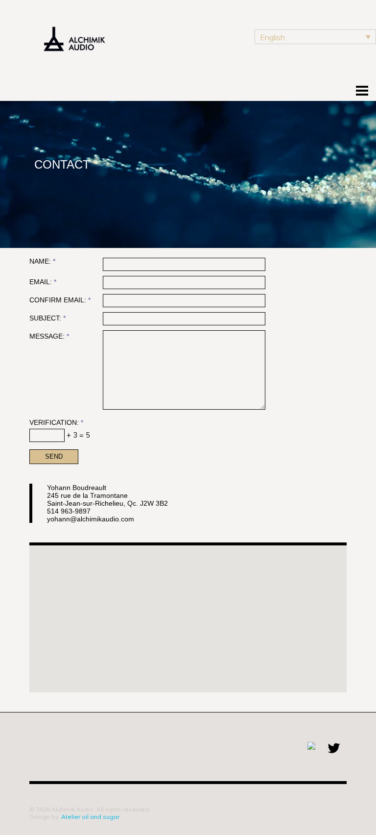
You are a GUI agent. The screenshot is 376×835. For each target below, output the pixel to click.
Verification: (56, 422)
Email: (42, 282)
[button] (200, 624)
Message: (49, 336)
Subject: (47, 318)
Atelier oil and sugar (90, 816)
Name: (42, 261)
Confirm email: (60, 300)
